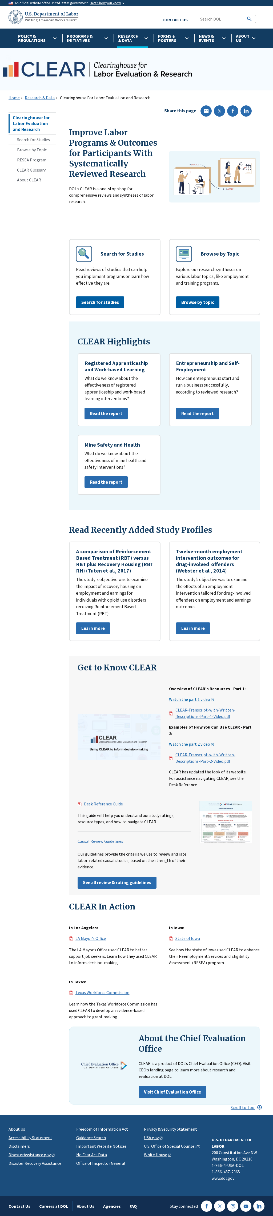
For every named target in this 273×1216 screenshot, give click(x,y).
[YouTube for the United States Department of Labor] (245, 1206)
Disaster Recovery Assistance (35, 1163)
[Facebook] (232, 111)
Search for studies (100, 302)
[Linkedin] (246, 111)
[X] (219, 111)
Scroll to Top (243, 1107)
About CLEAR (29, 179)
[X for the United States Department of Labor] (219, 1206)
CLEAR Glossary (31, 170)
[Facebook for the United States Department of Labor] (206, 1206)
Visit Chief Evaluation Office (172, 1092)
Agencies (112, 1206)
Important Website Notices (101, 1146)
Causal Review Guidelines (100, 841)
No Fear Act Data (91, 1154)
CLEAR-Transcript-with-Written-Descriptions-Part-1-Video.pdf (205, 713)
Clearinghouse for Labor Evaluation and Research (31, 123)
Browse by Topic (32, 149)
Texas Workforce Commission (102, 993)
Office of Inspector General (100, 1163)
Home (14, 98)
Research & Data (40, 98)
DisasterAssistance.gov (30, 1154)
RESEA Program (31, 159)
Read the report (103, 415)
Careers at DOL (53, 1206)
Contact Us (19, 1206)
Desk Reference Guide (103, 804)
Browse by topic (197, 302)
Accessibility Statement (30, 1137)
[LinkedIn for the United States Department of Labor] (258, 1206)
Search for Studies (33, 139)
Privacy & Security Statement (170, 1129)
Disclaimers (19, 1146)
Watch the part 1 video (189, 699)
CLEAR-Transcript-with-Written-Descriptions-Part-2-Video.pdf (205, 758)
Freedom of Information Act (102, 1129)
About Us (17, 1129)
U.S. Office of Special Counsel (170, 1146)
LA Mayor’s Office (90, 938)
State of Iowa (187, 938)
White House (155, 1154)
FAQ (133, 1206)
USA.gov (151, 1137)
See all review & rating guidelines (117, 882)
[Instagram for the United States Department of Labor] (232, 1206)
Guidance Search (91, 1137)
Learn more (90, 629)
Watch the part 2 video (189, 744)
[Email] (206, 111)
